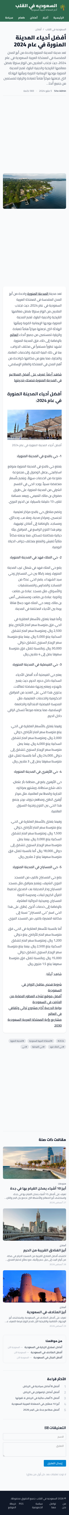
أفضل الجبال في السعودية (47, 1357)
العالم (14, 335)
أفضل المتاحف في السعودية (46, 1352)
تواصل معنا (52, 1505)
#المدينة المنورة (17, 1041)
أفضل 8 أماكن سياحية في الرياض (41, 1386)
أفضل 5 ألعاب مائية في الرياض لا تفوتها (37, 1398)
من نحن (64, 1505)
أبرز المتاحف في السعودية (46, 1312)
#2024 (61, 1041)
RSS (21, 1504)
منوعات (62, 1183)
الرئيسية (58, 17)
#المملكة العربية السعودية (40, 1041)
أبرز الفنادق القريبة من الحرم (44, 1250)
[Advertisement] (34, 134)
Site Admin (60, 91)
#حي (24, 1047)
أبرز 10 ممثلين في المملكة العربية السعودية (35, 1404)
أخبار (45, 17)
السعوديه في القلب (55, 29)
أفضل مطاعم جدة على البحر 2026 (41, 1410)
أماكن (34, 17)
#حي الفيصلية (38, 1047)
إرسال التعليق (54, 1463)
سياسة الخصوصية (37, 1505)
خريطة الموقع (12, 1505)
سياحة (9, 17)
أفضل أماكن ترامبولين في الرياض (41, 1392)
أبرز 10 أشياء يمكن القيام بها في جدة (38, 1188)
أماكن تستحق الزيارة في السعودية (43, 1347)
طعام (21, 17)
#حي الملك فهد (57, 1047)
